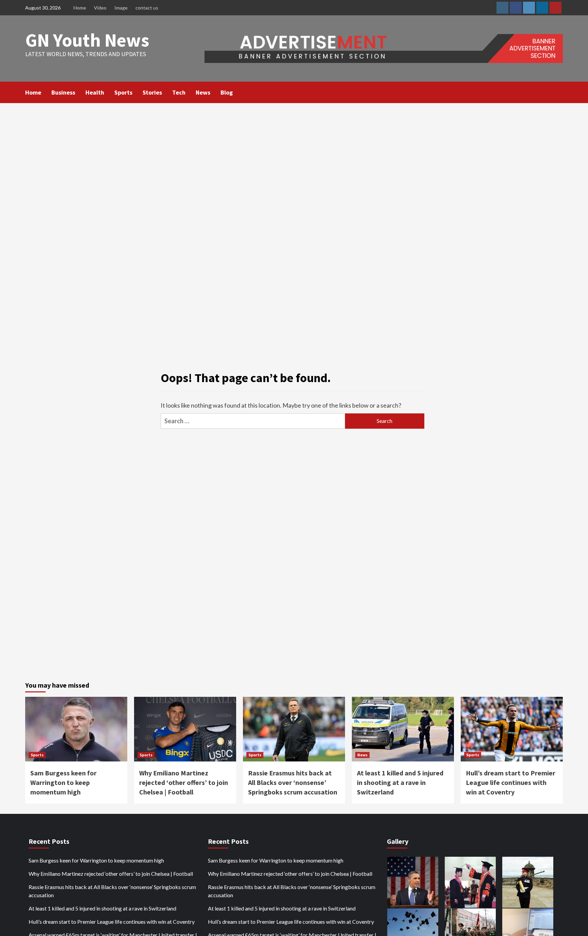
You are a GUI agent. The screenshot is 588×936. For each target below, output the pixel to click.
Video (100, 8)
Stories (152, 92)
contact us (146, 8)
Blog (226, 92)
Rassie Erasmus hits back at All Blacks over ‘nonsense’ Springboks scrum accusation (292, 782)
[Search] (558, 91)
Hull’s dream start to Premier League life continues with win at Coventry (510, 782)
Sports (123, 92)
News (203, 92)
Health (94, 92)
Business (63, 92)
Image (121, 8)
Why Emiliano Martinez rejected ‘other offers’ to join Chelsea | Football (183, 782)
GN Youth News (87, 40)
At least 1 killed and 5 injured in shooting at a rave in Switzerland (400, 782)
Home (80, 8)
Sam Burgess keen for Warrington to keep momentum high (63, 782)
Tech (178, 92)
